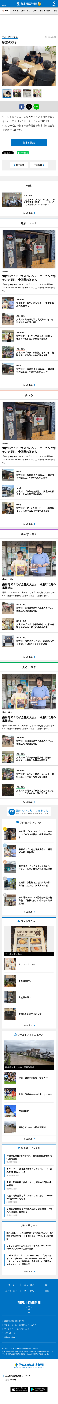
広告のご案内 (9, 1337)
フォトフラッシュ (10, 37)
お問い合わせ (9, 1333)
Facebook (29, 1309)
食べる (15, 10)
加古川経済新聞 (27, 4)
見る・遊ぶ (25, 10)
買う (35, 10)
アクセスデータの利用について (16, 1329)
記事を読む (29, 142)
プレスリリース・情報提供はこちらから (20, 1325)
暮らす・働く (45, 10)
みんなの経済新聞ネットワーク (29, 1365)
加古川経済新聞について (14, 1321)
